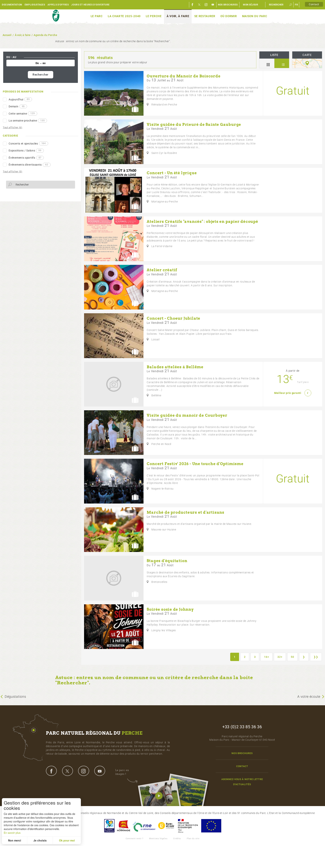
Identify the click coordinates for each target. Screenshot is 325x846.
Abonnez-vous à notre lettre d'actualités (242, 782)
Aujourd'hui (19, 99)
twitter (67, 771)
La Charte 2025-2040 (124, 16)
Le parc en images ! (122, 772)
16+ (266, 656)
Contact (314, 4)
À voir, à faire (178, 16)
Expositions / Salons (25, 150)
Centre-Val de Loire (109, 826)
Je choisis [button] (40, 840)
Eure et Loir (166, 826)
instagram (83, 771)
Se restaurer (204, 16)
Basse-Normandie (123, 826)
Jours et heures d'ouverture (90, 4)
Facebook (192, 5)
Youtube (213, 5)
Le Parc (97, 16)
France (188, 826)
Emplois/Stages (35, 4)
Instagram (206, 5)
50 (292, 656)
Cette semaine (22, 113)
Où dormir (228, 16)
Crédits (177, 838)
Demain (17, 106)
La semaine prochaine (27, 120)
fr (296, 4)
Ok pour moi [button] (67, 840)
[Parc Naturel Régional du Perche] (55, 16)
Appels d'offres (58, 4)
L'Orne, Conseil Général (144, 826)
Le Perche (153, 16)
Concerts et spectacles (27, 143)
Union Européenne (211, 826)
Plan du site (193, 838)
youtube (99, 771)
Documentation (12, 4)
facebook (51, 771)
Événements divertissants (28, 164)
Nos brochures (228, 4)
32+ (279, 656)
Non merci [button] (14, 840)
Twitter (199, 5)
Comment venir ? (135, 838)
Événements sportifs (25, 157)
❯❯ (316, 656)
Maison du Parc (254, 16)
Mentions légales (158, 838)
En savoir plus (12, 833)
